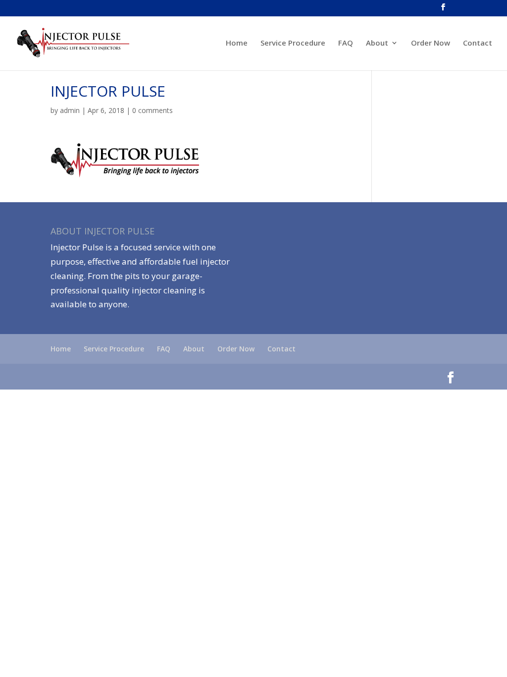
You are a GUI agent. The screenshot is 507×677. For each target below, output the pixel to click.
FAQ (345, 43)
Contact (477, 43)
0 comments (152, 110)
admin (70, 110)
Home (237, 43)
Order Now (430, 43)
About (377, 43)
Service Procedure (292, 43)
